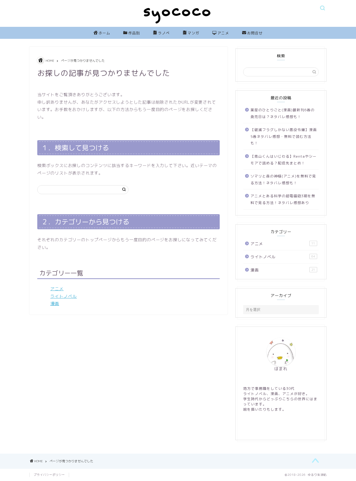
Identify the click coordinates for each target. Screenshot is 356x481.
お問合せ (255, 33)
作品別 (134, 33)
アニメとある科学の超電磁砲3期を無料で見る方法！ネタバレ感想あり (282, 199)
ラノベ (164, 33)
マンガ (193, 33)
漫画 (54, 303)
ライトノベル (63, 296)
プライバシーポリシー (49, 475)
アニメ (223, 33)
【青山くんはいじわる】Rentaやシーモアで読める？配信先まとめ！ (283, 159)
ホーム (104, 33)
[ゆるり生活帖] (178, 24)
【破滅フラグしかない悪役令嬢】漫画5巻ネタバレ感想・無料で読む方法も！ (283, 136)
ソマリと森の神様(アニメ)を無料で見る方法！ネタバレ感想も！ (283, 179)
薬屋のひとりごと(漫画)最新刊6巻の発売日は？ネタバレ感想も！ (282, 113)
